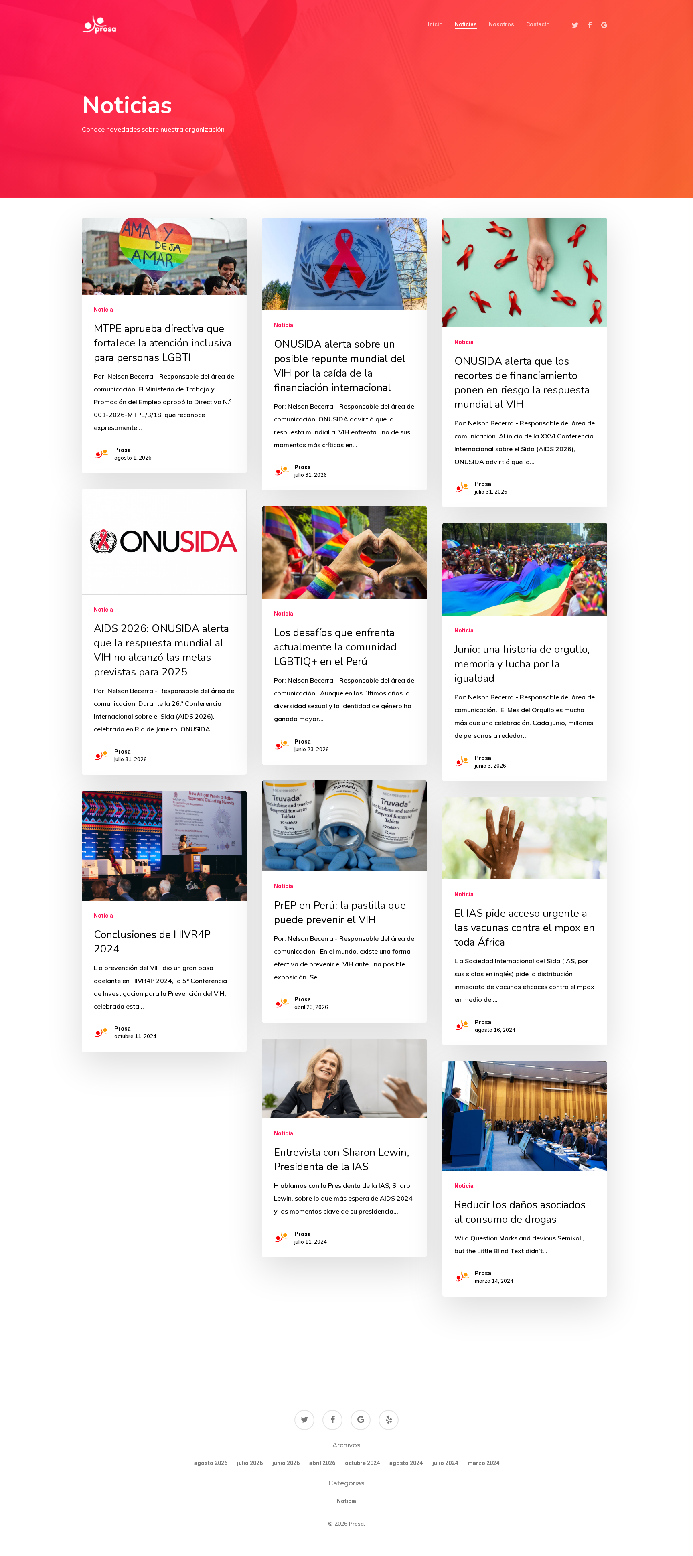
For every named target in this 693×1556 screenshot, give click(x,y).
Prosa (122, 450)
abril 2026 (322, 1463)
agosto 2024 (406, 1463)
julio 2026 (250, 1463)
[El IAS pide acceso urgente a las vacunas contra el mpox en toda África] (524, 921)
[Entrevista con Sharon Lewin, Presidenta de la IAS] (344, 1148)
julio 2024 (445, 1463)
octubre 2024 (362, 1463)
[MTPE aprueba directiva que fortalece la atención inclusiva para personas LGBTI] (164, 345)
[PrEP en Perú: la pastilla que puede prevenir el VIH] (344, 901)
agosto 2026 (210, 1463)
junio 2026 (286, 1463)
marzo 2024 (483, 1463)
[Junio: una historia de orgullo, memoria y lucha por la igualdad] (524, 652)
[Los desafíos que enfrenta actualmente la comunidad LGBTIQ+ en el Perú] (344, 635)
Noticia (103, 309)
